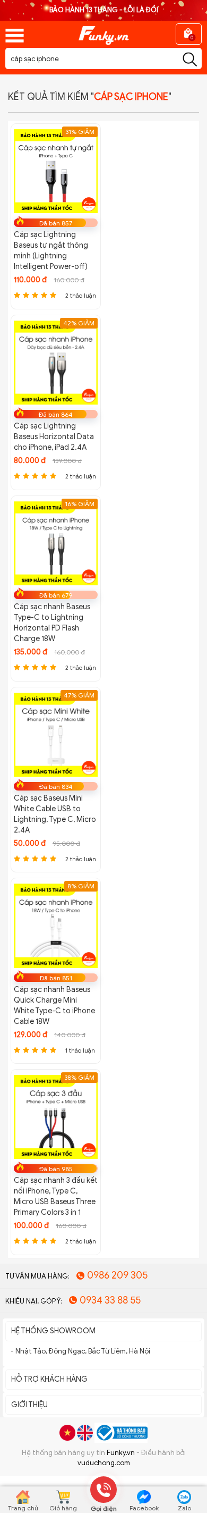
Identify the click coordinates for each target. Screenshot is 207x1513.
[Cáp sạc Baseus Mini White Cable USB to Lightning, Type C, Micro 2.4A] (56, 733)
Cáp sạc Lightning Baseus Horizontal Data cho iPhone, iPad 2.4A (54, 437)
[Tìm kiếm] (190, 60)
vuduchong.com (103, 1462)
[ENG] (85, 1433)
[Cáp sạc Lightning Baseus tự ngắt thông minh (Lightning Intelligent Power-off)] (56, 170)
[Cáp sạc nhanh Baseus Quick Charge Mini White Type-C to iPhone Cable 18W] (56, 925)
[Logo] (103, 32)
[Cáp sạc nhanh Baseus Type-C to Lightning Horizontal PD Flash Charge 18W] (56, 542)
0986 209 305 (117, 1275)
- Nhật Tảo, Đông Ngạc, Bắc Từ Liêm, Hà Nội (80, 1351)
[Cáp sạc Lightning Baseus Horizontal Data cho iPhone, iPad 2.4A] (56, 361)
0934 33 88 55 (110, 1300)
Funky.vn (121, 1452)
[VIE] (67, 1433)
